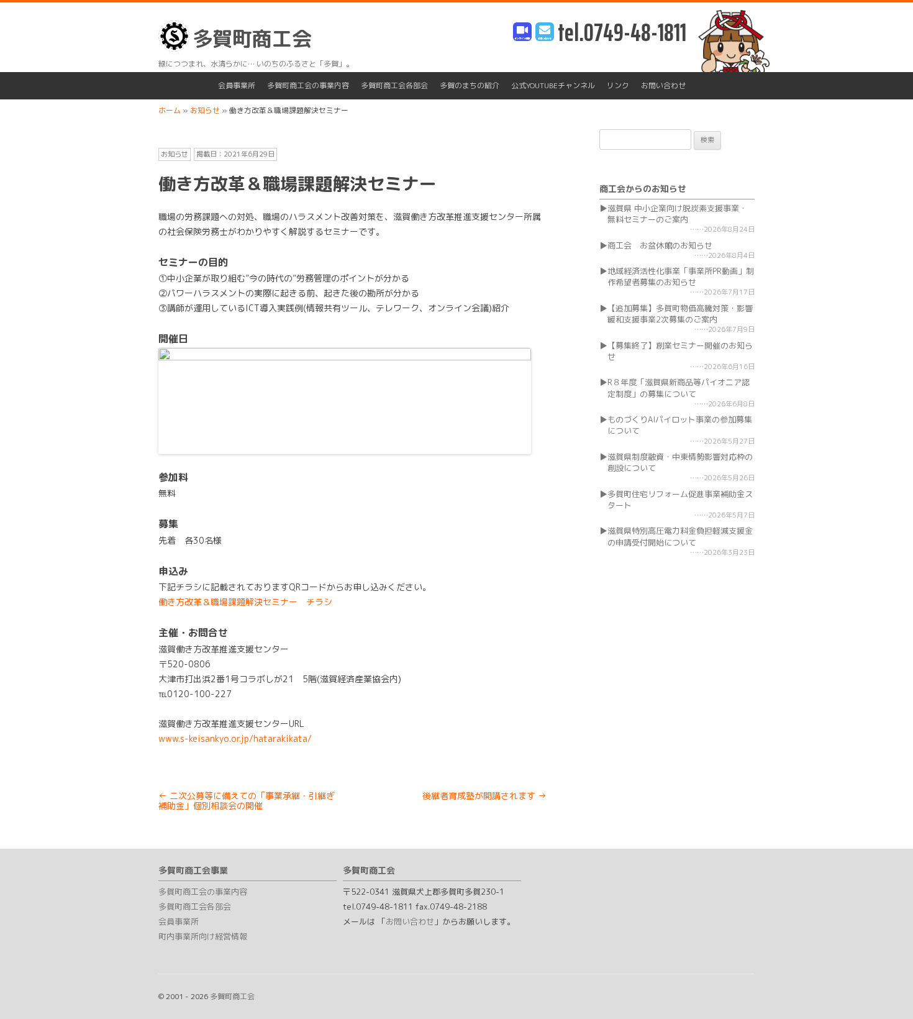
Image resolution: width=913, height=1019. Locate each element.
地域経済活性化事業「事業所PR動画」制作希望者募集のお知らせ (680, 276)
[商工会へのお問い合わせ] (544, 32)
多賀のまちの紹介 (469, 85)
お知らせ (174, 154)
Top (883, 989)
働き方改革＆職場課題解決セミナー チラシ (245, 602)
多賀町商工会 (252, 38)
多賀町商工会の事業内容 (308, 85)
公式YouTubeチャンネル (553, 85)
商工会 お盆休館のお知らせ (659, 245)
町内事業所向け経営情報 (202, 936)
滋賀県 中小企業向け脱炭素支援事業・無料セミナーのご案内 (677, 214)
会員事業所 (236, 85)
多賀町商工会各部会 (394, 85)
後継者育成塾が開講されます (484, 796)
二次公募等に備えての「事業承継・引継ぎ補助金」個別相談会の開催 (246, 801)
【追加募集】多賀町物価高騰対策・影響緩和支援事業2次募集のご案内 (680, 314)
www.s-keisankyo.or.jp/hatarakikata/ (235, 738)
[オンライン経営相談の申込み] (522, 32)
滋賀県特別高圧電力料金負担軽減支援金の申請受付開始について (680, 536)
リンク (618, 85)
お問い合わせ (663, 85)
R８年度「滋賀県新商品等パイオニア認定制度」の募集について (678, 388)
